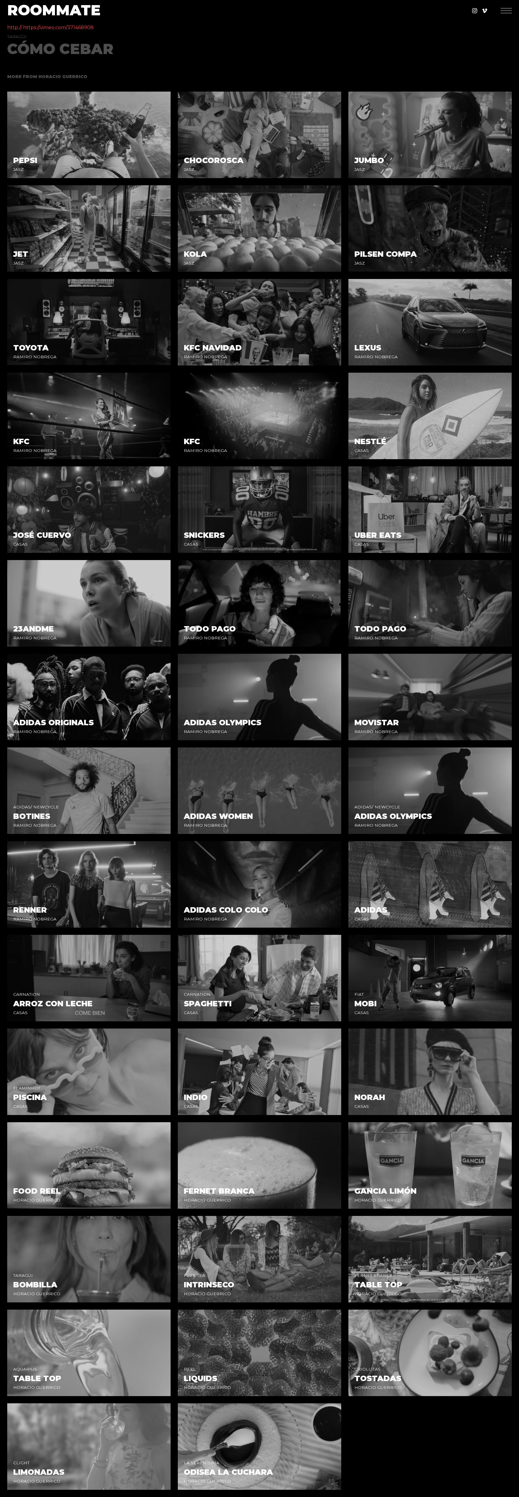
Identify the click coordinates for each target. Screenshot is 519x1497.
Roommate (54, 10)
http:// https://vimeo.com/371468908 (50, 27)
